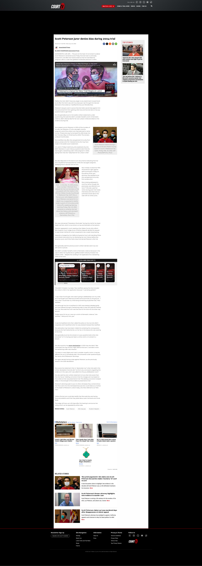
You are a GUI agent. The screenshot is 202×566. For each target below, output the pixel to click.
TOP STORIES (128, 42)
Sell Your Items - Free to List (74, 422)
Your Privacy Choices (116, 543)
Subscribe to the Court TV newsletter (60, 535)
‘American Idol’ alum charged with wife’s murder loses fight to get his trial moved (132, 59)
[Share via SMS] (116, 44)
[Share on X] (107, 44)
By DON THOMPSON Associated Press (67, 50)
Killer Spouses (82, 409)
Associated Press (64, 47)
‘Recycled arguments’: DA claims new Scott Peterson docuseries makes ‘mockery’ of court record (99, 479)
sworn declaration (74, 345)
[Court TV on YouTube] (147, 3)
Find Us (144, 6)
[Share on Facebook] (104, 44)
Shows (138, 6)
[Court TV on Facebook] (137, 3)
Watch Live (107, 6)
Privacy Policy (114, 538)
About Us (95, 535)
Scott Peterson (70, 409)
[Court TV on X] (144, 3)
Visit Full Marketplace (112, 422)
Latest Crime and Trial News (83, 540)
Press (94, 538)
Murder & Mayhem (94, 409)
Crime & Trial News (123, 6)
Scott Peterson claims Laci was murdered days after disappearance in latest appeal (99, 511)
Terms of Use (114, 540)
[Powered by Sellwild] (115, 469)
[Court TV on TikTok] (151, 3)
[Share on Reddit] (110, 44)
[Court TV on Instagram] (140, 3)
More (91, 488)
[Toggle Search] (151, 6)
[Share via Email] (113, 44)
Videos (133, 6)
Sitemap (78, 535)
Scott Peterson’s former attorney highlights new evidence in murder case (98, 494)
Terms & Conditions (116, 535)
